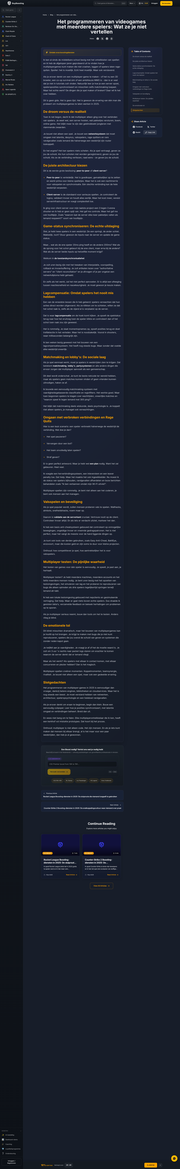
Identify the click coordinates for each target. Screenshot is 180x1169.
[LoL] (20, 41)
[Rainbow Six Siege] (20, 26)
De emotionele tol (138, 105)
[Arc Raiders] (20, 84)
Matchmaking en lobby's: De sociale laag (145, 81)
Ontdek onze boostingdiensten (61, 53)
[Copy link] (111, 39)
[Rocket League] (20, 16)
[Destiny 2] (20, 75)
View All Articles (100, 886)
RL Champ (69, 780)
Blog (51, 15)
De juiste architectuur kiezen (142, 61)
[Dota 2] (20, 55)
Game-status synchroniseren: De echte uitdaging (144, 67)
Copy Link (151, 132)
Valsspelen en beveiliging (141, 94)
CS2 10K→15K (57, 780)
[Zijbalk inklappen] (19, 10)
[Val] (20, 65)
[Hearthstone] (20, 50)
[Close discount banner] (160, 1165)
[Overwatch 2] (20, 70)
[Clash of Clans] (20, 36)
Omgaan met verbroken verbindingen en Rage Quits (142, 88)
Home (45, 15)
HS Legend (93, 780)
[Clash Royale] (20, 31)
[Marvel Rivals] (20, 79)
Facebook (139, 127)
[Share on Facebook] (98, 39)
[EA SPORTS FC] (20, 94)
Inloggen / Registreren (11, 1162)
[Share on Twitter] (102, 39)
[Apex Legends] (20, 89)
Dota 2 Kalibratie (106, 780)
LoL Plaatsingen (81, 780)
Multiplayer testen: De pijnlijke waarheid (143, 100)
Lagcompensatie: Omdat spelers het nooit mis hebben (145, 74)
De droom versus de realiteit (142, 56)
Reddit (138, 132)
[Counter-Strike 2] (20, 21)
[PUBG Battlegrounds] (20, 60)
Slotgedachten (138, 110)
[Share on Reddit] (107, 39)
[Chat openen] (174, 1158)
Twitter (152, 127)
